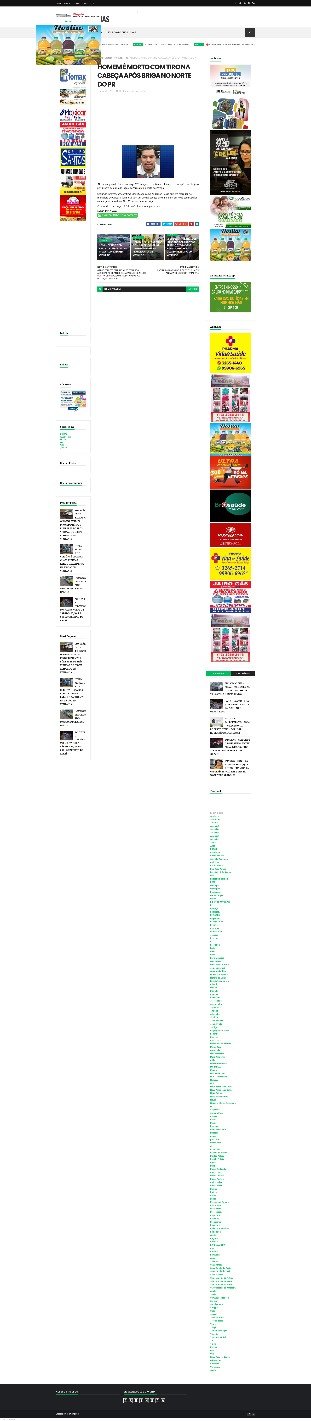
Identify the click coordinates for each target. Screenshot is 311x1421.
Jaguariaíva (215, 1007)
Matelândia (215, 1050)
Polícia (213, 1166)
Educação (214, 908)
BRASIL (213, 849)
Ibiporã (213, 984)
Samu (212, 1258)
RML (212, 1248)
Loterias (214, 1037)
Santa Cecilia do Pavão (220, 1268)
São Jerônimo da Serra (221, 1284)
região (127, 57)
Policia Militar (216, 1182)
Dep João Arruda (218, 869)
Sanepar (214, 1261)
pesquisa (214, 1139)
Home (58, 3)
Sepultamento (216, 1304)
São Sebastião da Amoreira (223, 1288)
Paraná (213, 1123)
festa (212, 948)
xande (213, 1370)
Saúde (213, 1294)
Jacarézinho (216, 1004)
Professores (216, 1212)
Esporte (214, 925)
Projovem (215, 1215)
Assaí (212, 846)
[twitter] (240, 3)
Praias (213, 1199)
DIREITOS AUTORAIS (220, 902)
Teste (213, 1324)
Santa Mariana (216, 1275)
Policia (213, 1163)
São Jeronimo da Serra (221, 1281)
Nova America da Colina (221, 1087)
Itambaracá (215, 998)
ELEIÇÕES (215, 915)
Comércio (215, 852)
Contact (77, 3)
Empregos (215, 918)
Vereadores (216, 1367)
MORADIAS (215, 1067)
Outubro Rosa (216, 1113)
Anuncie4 (214, 836)
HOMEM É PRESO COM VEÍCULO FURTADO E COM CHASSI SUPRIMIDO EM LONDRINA (113, 250)
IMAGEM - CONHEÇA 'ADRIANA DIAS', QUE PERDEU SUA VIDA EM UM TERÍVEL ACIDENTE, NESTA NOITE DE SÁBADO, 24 (229, 768)
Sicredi (213, 1314)
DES (212, 876)
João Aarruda (216, 1021)
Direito (213, 899)
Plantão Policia (217, 1156)
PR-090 (213, 1195)
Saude (213, 1291)
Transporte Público (219, 1337)
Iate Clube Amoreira (219, 981)
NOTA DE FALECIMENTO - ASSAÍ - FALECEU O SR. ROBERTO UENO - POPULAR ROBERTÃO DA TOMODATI (230, 725)
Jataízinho (215, 1014)
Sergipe (214, 1308)
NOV (212, 1083)
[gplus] (253, 3)
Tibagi (213, 1327)
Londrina (214, 1034)
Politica (213, 1189)
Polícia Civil (215, 1172)
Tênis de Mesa (217, 1317)
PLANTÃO (215, 1149)
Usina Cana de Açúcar (220, 1357)
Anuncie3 (214, 833)
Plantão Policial (217, 1159)
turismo (214, 1347)
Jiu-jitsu (214, 1017)
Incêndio (214, 991)
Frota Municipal (217, 958)
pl (211, 1146)
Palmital (213, 1116)
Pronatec (214, 1218)
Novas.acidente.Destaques (223, 1103)
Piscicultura (215, 1143)
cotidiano (214, 862)
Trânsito (214, 1334)
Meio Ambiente (217, 1057)
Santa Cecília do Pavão (220, 1271)
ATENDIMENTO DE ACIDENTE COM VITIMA (130, 44)
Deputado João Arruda (220, 872)
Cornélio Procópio (219, 859)
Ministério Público (218, 1064)
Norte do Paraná (217, 1073)
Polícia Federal (217, 1179)
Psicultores (215, 1225)
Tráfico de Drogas (218, 1331)
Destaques (110, 57)
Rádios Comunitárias (219, 1228)
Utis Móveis (215, 1360)
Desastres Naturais (219, 879)
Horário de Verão (218, 978)
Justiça (213, 1027)
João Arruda (216, 1024)
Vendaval (214, 1364)
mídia (212, 1060)
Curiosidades (216, 866)
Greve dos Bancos (219, 974)
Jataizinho (215, 1011)
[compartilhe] (117, 217)
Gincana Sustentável (219, 965)
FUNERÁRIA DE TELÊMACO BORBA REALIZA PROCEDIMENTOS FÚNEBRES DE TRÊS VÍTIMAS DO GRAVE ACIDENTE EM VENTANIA (73, 524)
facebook (192, 289)
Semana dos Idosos (219, 1298)
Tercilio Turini (216, 1321)
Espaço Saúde (216, 922)
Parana (213, 1119)
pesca (213, 1136)
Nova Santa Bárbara (219, 1097)
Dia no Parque (216, 895)
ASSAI (213, 843)
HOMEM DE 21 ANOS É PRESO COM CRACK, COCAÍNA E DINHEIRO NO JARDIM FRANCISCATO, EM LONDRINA (147, 248)
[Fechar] (68, 21)
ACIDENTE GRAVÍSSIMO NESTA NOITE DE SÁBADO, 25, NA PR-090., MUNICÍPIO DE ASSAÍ (73, 610)
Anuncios (214, 839)
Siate (212, 1311)
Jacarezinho (216, 1001)
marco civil (215, 1040)
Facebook (215, 945)
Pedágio (214, 1133)
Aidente (214, 823)
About (67, 3)
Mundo (213, 1070)
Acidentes (215, 819)
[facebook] (236, 3)
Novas (119, 57)
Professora (215, 1209)
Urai (212, 1350)
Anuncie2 (214, 829)
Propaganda (215, 1222)
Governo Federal (218, 971)
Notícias (214, 1080)
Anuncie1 (214, 826)
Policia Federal (217, 1176)
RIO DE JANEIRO (218, 1245)
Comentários (243, 673)
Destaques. (215, 892)
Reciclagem (215, 1232)
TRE (212, 1341)
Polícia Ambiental (218, 1169)
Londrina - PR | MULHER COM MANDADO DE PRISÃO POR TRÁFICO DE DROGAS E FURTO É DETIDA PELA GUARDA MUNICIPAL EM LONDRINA (182, 246)
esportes (214, 928)
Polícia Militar (216, 1185)
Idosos (213, 988)
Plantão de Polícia (218, 1152)
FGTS (212, 951)
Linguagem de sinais (219, 1031)
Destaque (214, 885)
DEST (212, 882)
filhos (212, 955)
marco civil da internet (220, 1044)
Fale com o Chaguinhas (122, 32)
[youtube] (244, 3)
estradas (214, 935)
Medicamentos (217, 1054)
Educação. (215, 912)
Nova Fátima (216, 1093)
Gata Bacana (215, 961)
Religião (214, 1242)
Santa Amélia (216, 1265)
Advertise (89, 3)
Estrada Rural (216, 932)
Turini (213, 1344)
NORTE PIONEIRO (218, 1077)
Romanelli (214, 1255)
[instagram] (249, 3)
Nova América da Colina (221, 1090)
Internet (214, 994)
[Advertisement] (73, 270)
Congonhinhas (217, 856)
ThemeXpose (72, 1414)
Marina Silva (215, 1047)
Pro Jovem (215, 1205)
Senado (213, 1301)
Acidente (101, 44)
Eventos (214, 938)
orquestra (214, 1110)
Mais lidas (218, 673)
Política (213, 1192)
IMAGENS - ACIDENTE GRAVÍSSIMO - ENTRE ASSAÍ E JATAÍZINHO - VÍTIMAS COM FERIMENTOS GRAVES (230, 746)
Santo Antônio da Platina (221, 1278)
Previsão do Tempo (219, 1202)
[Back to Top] (253, 1414)
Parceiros (214, 1126)
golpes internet (217, 968)
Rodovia (214, 1251)
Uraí (212, 1354)
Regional (214, 1238)
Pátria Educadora (218, 1130)
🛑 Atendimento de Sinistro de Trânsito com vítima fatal (202, 44)
